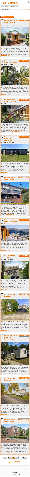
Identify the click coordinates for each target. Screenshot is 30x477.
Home (2, 469)
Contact (8, 469)
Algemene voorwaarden (18, 469)
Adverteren (15, 472)
